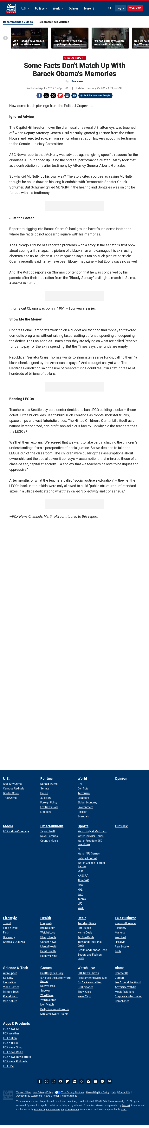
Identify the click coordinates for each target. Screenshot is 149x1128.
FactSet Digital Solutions (47, 1109)
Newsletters (95, 1081)
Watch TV (135, 8)
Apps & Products (16, 1023)
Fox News (11, 8)
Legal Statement (70, 1109)
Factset (126, 1105)
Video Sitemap (69, 1095)
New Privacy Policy (43, 1092)
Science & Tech (15, 968)
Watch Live (86, 968)
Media (8, 826)
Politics (40, 8)
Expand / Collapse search (110, 8)
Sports (83, 826)
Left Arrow (5, 38)
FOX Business (125, 918)
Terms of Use (23, 1092)
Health (45, 918)
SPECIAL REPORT (74, 57)
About (120, 968)
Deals (82, 918)
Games (46, 968)
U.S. (24, 8)
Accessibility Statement (29, 1095)
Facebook (39, 95)
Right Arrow (141, 38)
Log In (120, 8)
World (57, 8)
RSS (88, 1081)
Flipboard (60, 95)
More (87, 8)
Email (74, 95)
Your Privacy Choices (72, 1092)
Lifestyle (10, 918)
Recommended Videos (18, 21)
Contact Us (124, 1092)
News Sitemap (51, 1095)
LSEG (123, 1109)
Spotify (102, 1081)
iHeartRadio (109, 1081)
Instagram (53, 1081)
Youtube (60, 1081)
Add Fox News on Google (97, 95)
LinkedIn (74, 1081)
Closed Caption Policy (97, 1092)
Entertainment (51, 826)
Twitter (46, 95)
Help (114, 1092)
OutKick (121, 826)
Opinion (73, 8)
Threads (53, 95)
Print (67, 95)
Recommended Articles (54, 21)
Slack (81, 1081)
